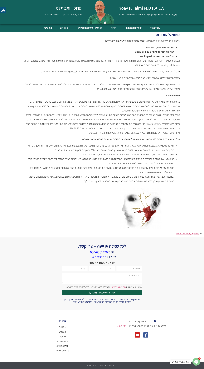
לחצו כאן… (122, 326)
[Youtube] (137, 335)
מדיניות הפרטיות (118, 287)
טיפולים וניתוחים (134, 27)
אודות (113, 27)
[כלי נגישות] (3, 10)
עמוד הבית (155, 27)
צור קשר (48, 27)
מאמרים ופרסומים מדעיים (90, 27)
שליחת (102, 256)
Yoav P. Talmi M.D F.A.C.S (141, 8)
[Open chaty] (196, 362)
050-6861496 (99, 252)
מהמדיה (64, 27)
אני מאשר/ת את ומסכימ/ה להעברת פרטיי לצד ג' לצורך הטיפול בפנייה (103, 287)
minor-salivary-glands (187, 233)
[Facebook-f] (145, 335)
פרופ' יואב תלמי (68, 8)
